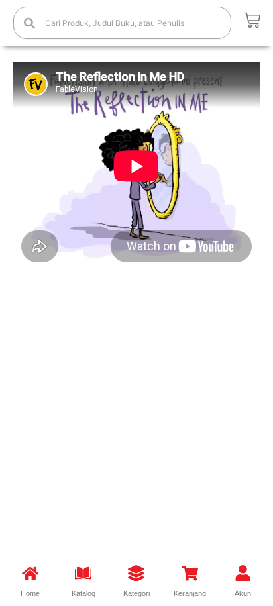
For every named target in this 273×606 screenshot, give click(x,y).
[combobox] (122, 23)
